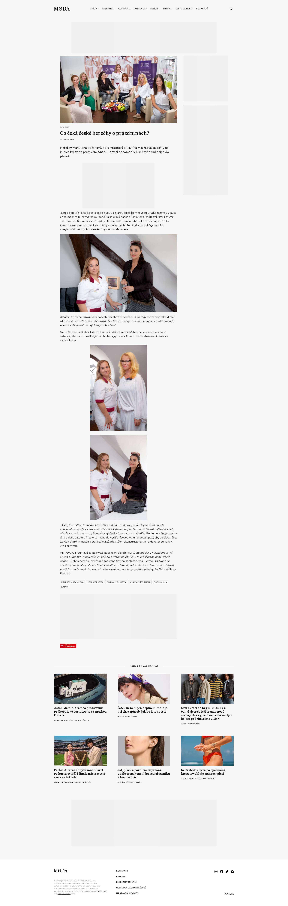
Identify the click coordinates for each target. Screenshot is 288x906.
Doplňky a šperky (83, 782)
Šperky (138, 782)
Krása (166, 8)
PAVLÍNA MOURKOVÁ (116, 582)
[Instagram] (216, 871)
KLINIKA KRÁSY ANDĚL (140, 582)
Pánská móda (67, 782)
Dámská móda (131, 717)
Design (154, 8)
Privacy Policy (102, 891)
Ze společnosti (184, 8)
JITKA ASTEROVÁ (95, 582)
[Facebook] (221, 871)
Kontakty (122, 870)
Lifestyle (107, 8)
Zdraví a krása (188, 779)
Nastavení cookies (127, 893)
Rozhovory (140, 8)
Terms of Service (64, 894)
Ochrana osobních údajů (131, 887)
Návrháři (123, 8)
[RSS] (232, 871)
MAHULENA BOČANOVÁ (72, 582)
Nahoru (229, 893)
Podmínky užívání (126, 882)
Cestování (202, 8)
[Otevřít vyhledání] (231, 8)
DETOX (64, 587)
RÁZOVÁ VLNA (161, 582)
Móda (94, 8)
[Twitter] (226, 871)
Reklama (121, 876)
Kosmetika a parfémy (63, 720)
